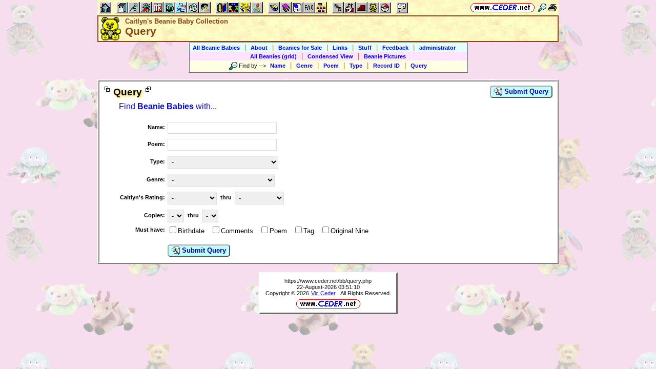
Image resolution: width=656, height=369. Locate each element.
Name (277, 66)
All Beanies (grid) (273, 56)
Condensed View (330, 56)
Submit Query (525, 91)
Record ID (386, 66)
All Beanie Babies (216, 48)
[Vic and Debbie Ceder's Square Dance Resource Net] (502, 7)
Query (419, 66)
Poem (331, 66)
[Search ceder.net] (542, 7)
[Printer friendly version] (552, 7)
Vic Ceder (323, 293)
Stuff (365, 48)
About (259, 48)
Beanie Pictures (385, 56)
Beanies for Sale (300, 48)
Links (340, 48)
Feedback (395, 48)
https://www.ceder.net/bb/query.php (328, 281)
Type (356, 66)
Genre (304, 66)
